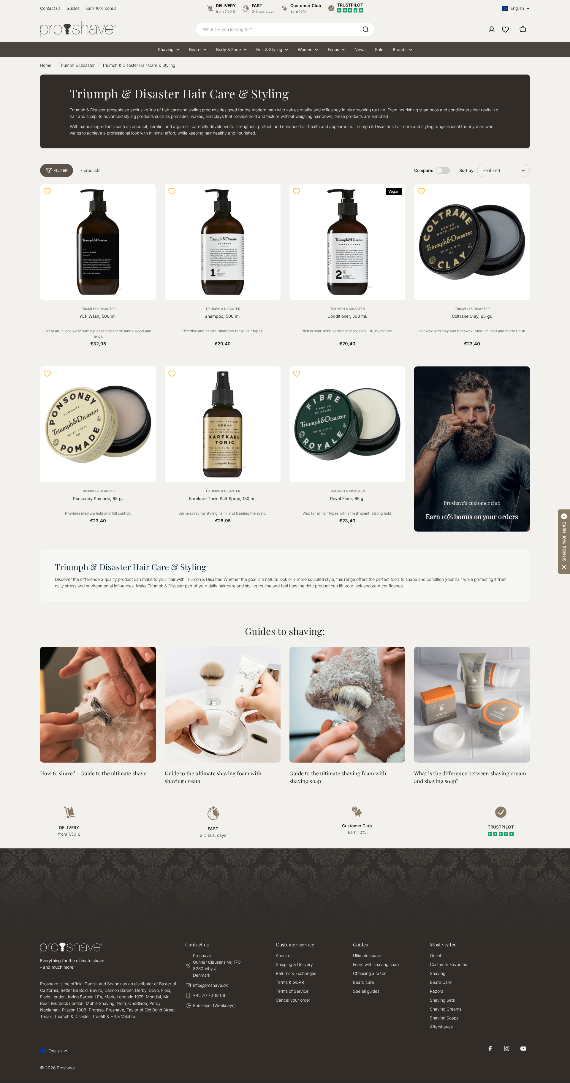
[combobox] (285, 29)
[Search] (365, 29)
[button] (564, 541)
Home (45, 65)
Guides (73, 8)
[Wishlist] (505, 29)
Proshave (66, 1067)
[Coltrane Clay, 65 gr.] (472, 242)
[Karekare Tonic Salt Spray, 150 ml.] (223, 424)
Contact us (50, 8)
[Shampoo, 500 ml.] (223, 242)
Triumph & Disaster (77, 65)
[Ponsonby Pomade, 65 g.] (98, 424)
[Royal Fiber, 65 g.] (347, 424)
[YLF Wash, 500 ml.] (98, 242)
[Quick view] (147, 196)
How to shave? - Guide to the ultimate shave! (94, 773)
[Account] (491, 29)
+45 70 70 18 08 (209, 995)
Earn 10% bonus (101, 8)
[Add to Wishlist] (47, 191)
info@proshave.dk (210, 985)
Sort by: (467, 170)
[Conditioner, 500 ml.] (347, 242)
